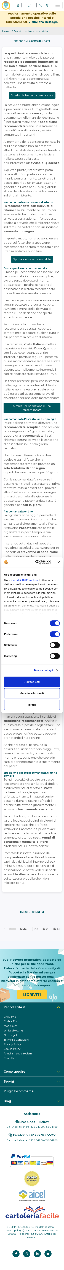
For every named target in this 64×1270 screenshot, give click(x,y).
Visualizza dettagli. (43, 22)
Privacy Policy (12, 1044)
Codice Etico (11, 1021)
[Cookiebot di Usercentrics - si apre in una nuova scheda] (37, 562)
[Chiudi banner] (58, 562)
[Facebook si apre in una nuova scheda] (16, 1253)
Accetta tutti (32, 681)
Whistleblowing (13, 1030)
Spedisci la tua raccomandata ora (32, 95)
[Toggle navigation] (58, 5)
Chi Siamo (10, 1016)
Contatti (9, 1058)
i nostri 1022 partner (24, 580)
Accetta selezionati (32, 693)
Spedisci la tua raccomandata (32, 259)
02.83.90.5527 (42, 1135)
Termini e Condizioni (16, 1039)
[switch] (55, 634)
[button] (29, 5)
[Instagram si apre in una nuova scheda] (26, 1253)
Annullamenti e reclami (18, 1053)
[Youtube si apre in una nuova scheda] (48, 1253)
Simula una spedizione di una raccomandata (32, 407)
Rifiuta (32, 704)
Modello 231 (11, 1026)
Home (6, 31)
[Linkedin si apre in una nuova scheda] (37, 1253)
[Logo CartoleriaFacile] (32, 1212)
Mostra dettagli (43, 670)
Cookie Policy (12, 1049)
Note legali (10, 1035)
